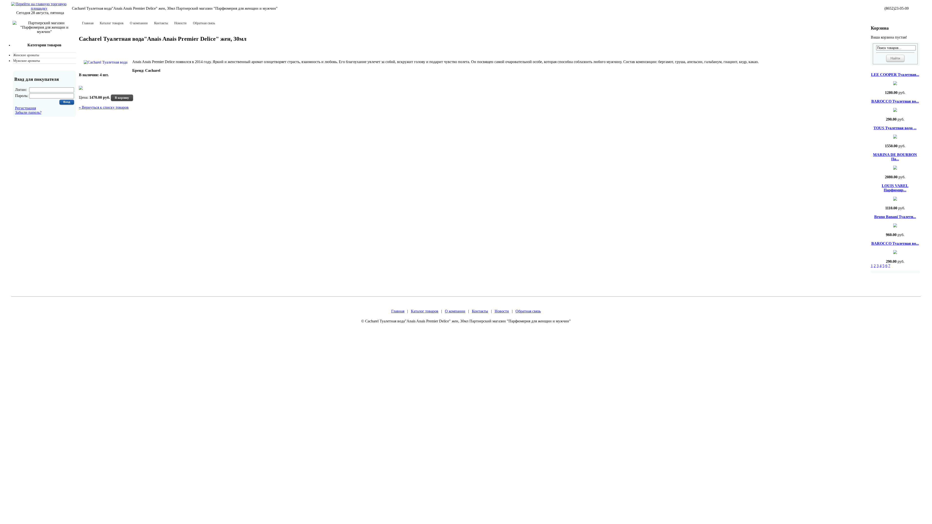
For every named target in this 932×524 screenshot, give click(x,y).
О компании (139, 23)
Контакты (161, 23)
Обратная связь (204, 23)
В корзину (122, 97)
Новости (180, 23)
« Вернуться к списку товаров (104, 107)
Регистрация (25, 108)
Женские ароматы (26, 55)
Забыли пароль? (28, 112)
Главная (87, 23)
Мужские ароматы (26, 61)
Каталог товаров (112, 23)
